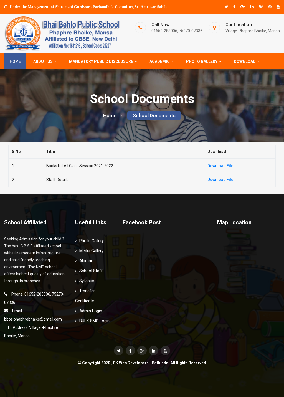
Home (15, 61)
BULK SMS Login (94, 320)
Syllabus (86, 280)
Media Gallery (91, 250)
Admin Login (90, 310)
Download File (220, 165)
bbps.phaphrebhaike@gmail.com (33, 319)
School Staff (91, 270)
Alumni (85, 260)
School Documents (154, 115)
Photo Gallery (91, 240)
